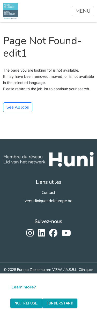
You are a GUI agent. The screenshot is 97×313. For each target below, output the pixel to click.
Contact (48, 192)
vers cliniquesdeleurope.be (48, 201)
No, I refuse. (26, 303)
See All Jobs (17, 107)
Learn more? (23, 287)
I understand (60, 303)
